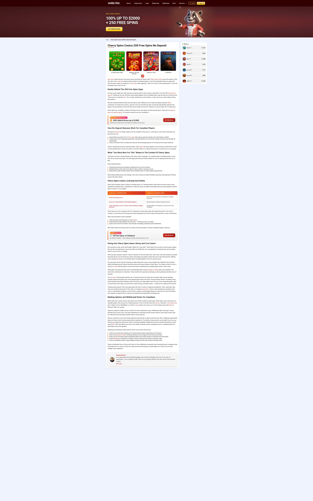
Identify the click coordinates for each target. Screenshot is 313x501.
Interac (157, 303)
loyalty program (117, 112)
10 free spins (133, 83)
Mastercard (173, 303)
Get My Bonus (169, 120)
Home (107, 39)
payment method (121, 335)
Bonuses (182, 3)
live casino (113, 277)
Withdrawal (165, 3)
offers (169, 102)
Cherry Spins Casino (156, 79)
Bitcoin (170, 305)
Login (147, 3)
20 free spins (131, 137)
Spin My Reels (169, 235)
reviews (135, 220)
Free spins (111, 79)
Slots (174, 3)
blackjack (150, 270)
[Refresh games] (142, 76)
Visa (168, 303)
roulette (155, 270)
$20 (113, 324)
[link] (194, 47)
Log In (193, 3)
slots (124, 97)
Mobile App (155, 3)
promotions (145, 289)
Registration (138, 3)
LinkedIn (120, 363)
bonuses (116, 132)
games (142, 146)
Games (129, 3)
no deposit (120, 81)
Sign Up (202, 3)
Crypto (137, 305)
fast (117, 259)
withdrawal (116, 338)
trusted (115, 266)
